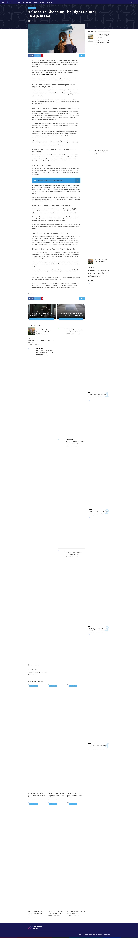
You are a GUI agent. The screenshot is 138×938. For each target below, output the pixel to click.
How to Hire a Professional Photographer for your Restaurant (97, 629)
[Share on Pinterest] (42, 55)
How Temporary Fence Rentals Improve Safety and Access (41, 341)
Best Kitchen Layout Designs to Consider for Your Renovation (97, 395)
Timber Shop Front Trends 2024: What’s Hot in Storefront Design (36, 795)
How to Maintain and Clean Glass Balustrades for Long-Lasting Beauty (75, 443)
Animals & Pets (39, 328)
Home (19, 2)
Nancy (34, 20)
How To (35, 2)
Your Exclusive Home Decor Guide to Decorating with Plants (35, 913)
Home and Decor (33, 293)
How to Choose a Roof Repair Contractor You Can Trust (56, 912)
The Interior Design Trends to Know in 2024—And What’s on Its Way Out (56, 795)
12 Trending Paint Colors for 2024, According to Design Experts (75, 795)
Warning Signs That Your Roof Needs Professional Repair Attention (101, 152)
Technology (90, 509)
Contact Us (50, 2)
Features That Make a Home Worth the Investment (44, 331)
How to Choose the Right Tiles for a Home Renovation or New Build (102, 41)
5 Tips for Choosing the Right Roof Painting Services (74, 553)
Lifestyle (24, 2)
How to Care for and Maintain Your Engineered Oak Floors (74, 331)
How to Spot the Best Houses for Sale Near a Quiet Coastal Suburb (102, 35)
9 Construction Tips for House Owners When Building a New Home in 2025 (44, 352)
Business (42, 2)
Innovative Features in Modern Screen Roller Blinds (76, 912)
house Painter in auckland (49, 74)
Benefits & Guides (92, 743)
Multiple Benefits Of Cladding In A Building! (98, 746)
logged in (36, 672)
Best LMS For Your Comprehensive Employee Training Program (98, 512)
